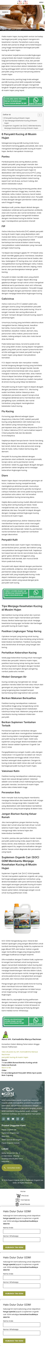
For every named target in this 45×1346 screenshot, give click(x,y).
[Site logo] (20, 2)
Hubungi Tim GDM (14, 1247)
